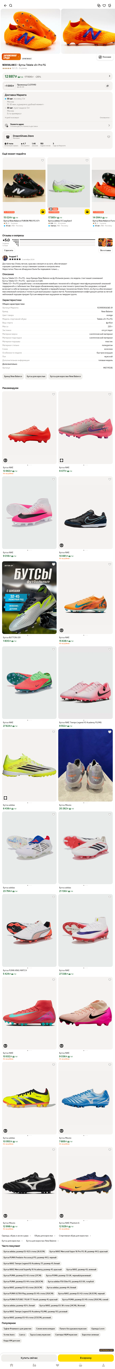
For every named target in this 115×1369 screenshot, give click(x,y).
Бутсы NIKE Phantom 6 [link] (69, 1223)
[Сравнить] (99, 5)
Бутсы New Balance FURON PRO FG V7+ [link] (22, 221)
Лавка (34, 1365)
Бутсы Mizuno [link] (65, 805)
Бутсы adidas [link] (9, 805)
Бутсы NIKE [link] (8, 467)
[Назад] (5, 5)
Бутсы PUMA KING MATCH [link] (15, 970)
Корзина (80, 1365)
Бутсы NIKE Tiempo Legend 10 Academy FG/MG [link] (80, 722)
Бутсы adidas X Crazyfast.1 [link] (60, 221)
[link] (24, 1251)
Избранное (57, 1365)
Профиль (103, 1365)
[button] (11, 56)
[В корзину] (43, 212)
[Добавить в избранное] (104, 5)
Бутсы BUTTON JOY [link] (12, 637)
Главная (11, 1365)
